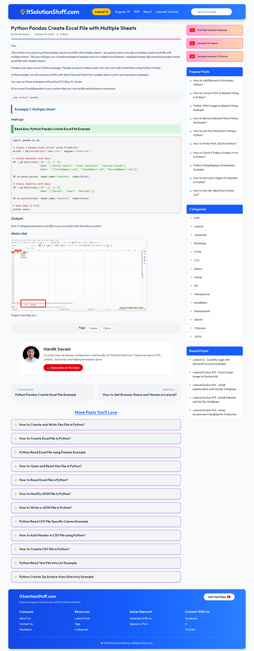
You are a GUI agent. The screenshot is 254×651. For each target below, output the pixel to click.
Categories (81, 629)
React (148, 12)
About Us (25, 618)
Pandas (93, 328)
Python (107, 328)
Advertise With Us (141, 618)
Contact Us (26, 624)
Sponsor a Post (139, 624)
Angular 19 (122, 12)
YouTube (190, 629)
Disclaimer (25, 629)
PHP (136, 12)
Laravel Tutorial (167, 12)
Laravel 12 (101, 11)
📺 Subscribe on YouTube (63, 367)
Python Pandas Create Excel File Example (60, 129)
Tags (77, 624)
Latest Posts (82, 618)
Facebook (191, 618)
